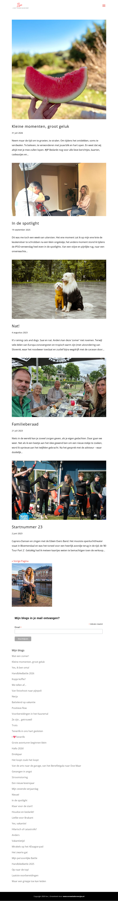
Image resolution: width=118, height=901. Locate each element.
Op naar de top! (20, 869)
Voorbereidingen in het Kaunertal (30, 713)
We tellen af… (19, 685)
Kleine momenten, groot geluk (40, 126)
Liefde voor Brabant (22, 817)
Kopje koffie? (19, 679)
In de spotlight (25, 223)
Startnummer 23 (27, 526)
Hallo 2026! (18, 748)
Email (18, 627)
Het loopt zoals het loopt (25, 760)
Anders (16, 835)
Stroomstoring (20, 777)
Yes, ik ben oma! (20, 667)
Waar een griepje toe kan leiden (29, 881)
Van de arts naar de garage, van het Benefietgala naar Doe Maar (46, 765)
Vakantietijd (18, 840)
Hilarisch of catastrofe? (24, 829)
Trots (15, 725)
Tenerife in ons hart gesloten (27, 731)
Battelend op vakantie (23, 702)
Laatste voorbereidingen (25, 875)
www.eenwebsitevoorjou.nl (73, 896)
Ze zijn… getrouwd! (22, 719)
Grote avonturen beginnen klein (29, 742)
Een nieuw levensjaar (23, 783)
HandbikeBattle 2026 (23, 673)
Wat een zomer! (20, 656)
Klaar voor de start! (22, 806)
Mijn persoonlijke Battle (24, 858)
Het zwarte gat (20, 852)
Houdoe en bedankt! (23, 812)
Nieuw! (15, 794)
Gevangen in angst (22, 771)
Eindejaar (17, 754)
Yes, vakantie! (19, 823)
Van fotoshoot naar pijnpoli (27, 690)
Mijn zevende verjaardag (25, 788)
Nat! (16, 326)
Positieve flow (19, 708)
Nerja (15, 696)
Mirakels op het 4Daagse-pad (27, 846)
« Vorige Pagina (20, 561)
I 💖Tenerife (18, 736)
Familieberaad (25, 424)
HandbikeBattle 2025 (23, 863)
